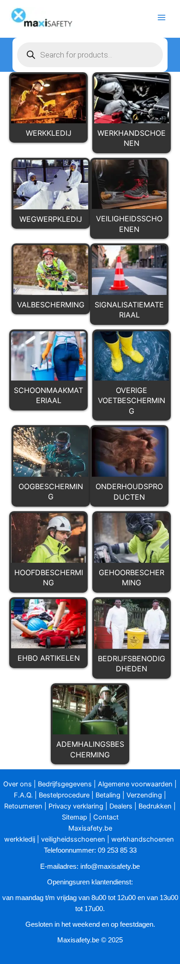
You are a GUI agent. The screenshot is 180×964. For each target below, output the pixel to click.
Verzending (144, 795)
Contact (106, 817)
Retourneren (23, 806)
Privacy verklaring (75, 806)
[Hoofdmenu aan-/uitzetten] (161, 17)
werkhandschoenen (142, 839)
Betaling (108, 795)
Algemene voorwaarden (135, 784)
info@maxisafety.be (110, 866)
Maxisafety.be (90, 828)
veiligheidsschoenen (73, 839)
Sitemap (74, 817)
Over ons (17, 784)
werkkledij (19, 839)
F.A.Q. (23, 795)
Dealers (120, 806)
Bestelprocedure (64, 795)
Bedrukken (155, 806)
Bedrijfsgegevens (65, 784)
